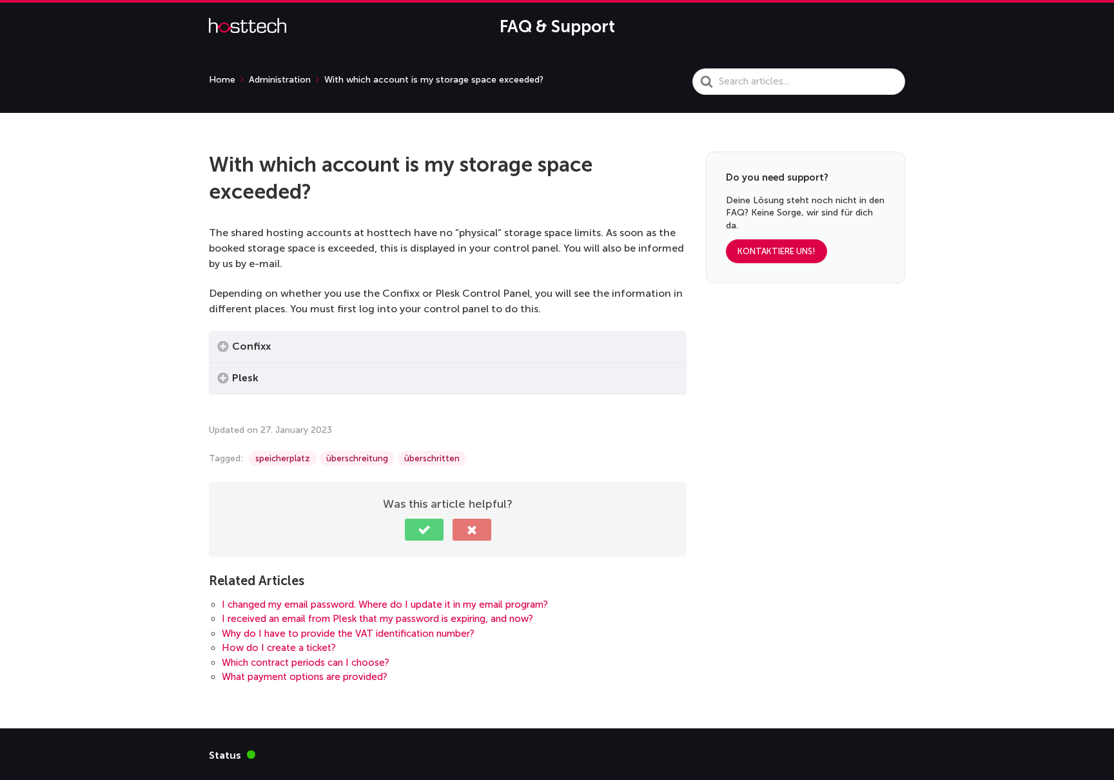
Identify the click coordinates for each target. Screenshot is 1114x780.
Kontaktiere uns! (777, 252)
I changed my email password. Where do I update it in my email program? (385, 604)
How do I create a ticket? (279, 648)
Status (232, 754)
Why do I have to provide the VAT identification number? (348, 633)
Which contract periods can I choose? (305, 662)
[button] (424, 530)
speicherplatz (282, 458)
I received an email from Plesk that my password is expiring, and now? (377, 619)
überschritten (432, 458)
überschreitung (357, 458)
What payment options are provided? (304, 677)
